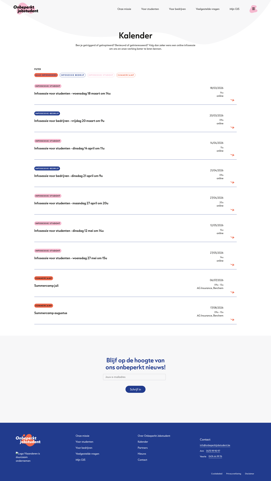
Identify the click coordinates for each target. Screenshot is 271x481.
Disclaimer (249, 473)
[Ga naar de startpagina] (26, 9)
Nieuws (142, 453)
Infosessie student (100, 75)
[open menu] (253, 9)
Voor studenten (150, 9)
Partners (143, 447)
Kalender (143, 441)
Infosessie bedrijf (72, 75)
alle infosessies (46, 75)
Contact (142, 459)
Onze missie (124, 9)
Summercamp (126, 75)
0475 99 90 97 (213, 450)
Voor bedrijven (177, 9)
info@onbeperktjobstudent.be (215, 445)
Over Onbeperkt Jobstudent (154, 435)
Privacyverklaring (233, 473)
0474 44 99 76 (215, 456)
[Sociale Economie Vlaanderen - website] (28, 457)
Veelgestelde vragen (207, 9)
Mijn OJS (234, 9)
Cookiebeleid (216, 473)
